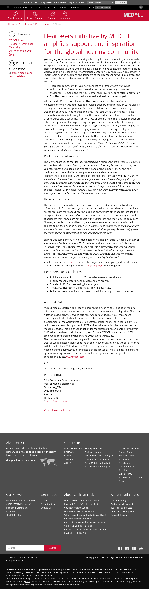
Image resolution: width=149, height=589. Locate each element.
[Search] (141, 7)
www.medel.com (75, 356)
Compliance (124, 463)
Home (11, 24)
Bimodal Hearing (119, 515)
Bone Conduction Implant (97, 459)
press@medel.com (56, 401)
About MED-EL (36, 7)
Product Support (127, 452)
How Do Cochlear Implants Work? (80, 511)
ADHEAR (68, 463)
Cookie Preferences (133, 557)
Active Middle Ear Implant (97, 463)
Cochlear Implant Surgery (76, 507)
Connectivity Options (129, 448)
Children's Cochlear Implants (78, 525)
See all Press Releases (58, 410)
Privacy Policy (101, 557)
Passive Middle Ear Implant (98, 466)
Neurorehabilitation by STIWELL (21, 500)
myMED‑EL (74, 7)
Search (53, 547)
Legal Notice (116, 557)
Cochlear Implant (93, 452)
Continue (120, 2)
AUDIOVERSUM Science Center (21, 504)
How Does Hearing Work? (123, 511)
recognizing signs (94, 265)
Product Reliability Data (75, 533)
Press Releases (43, 24)
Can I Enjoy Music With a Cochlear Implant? (85, 522)
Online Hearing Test (120, 500)
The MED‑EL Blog (14, 515)
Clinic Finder (62, 7)
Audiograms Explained (122, 504)
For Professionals (103, 7)
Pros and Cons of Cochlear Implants (81, 504)
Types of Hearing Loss (121, 507)
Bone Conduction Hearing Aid (99, 455)
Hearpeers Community (17, 507)
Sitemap (88, 557)
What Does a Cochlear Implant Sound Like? (85, 515)
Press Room (50, 7)
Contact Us (46, 507)
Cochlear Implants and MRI (77, 518)
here (27, 581)
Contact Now (87, 7)
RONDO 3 (69, 452)
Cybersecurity (125, 473)
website (70, 262)
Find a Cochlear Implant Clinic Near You (83, 500)
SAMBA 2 (68, 459)
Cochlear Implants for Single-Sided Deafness (86, 529)
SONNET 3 (69, 455)
